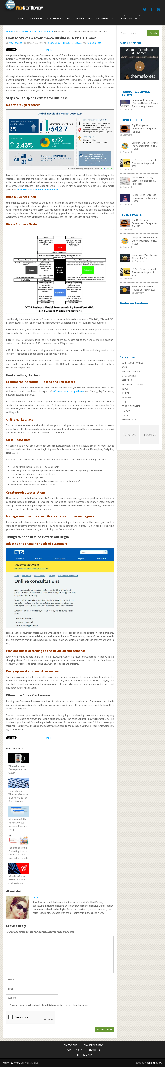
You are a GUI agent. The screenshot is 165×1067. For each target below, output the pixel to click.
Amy (35, 897)
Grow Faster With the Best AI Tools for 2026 (145, 256)
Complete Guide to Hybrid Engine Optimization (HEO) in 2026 (145, 146)
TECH (123, 17)
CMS (68, 18)
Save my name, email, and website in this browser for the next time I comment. (49, 1005)
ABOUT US (94, 1050)
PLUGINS (127, 393)
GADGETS (127, 380)
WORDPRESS (134, 17)
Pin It (49, 49)
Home (20, 18)
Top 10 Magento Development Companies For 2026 (144, 128)
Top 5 (125, 415)
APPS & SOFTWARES (132, 362)
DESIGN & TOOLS (34, 18)
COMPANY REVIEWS (93, 1045)
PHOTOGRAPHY (84, 1055)
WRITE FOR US (74, 1050)
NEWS (125, 388)
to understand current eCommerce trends (37, 189)
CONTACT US (70, 1045)
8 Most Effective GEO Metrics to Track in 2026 (143, 288)
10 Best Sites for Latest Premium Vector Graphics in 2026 (144, 198)
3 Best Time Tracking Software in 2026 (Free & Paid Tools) (144, 180)
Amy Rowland (15, 42)
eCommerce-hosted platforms (68, 391)
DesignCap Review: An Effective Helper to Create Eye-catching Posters (145, 103)
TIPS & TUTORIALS (54, 18)
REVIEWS (126, 397)
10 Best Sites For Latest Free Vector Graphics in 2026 (144, 163)
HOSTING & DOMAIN (98, 18)
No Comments (94, 42)
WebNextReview (11, 1062)
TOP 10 (114, 18)
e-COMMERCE (79, 18)
